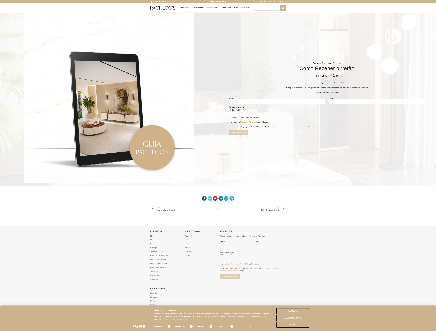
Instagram (154, 297)
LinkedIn (153, 301)
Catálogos (154, 248)
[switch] (189, 326)
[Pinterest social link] (160, 1)
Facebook (153, 293)
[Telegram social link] (231, 198)
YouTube (153, 305)
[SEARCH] (283, 8)
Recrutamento (155, 275)
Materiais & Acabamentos (159, 240)
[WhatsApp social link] (165, 1)
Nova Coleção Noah (218, 1)
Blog (152, 236)
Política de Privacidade (249, 122)
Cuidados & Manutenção (159, 256)
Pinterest (188, 252)
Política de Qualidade (158, 259)
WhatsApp (188, 256)
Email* (331, 98)
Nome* (231, 98)
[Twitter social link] (210, 198)
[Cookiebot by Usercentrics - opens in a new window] (139, 326)
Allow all (293, 311)
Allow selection (292, 318)
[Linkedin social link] (163, 1)
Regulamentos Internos (158, 267)
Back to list (218, 208)
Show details (243, 326)
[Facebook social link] (151, 1)
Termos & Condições (157, 252)
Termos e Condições (280, 127)
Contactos (154, 279)
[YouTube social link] (157, 1)
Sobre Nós (154, 271)
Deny (292, 325)
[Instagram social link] (154, 1)
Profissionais (154, 244)
